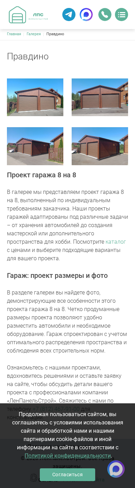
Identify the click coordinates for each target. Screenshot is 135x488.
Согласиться (67, 474)
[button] (35, 97)
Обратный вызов (104, 14)
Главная (14, 34)
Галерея (34, 34)
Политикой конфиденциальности (68, 455)
